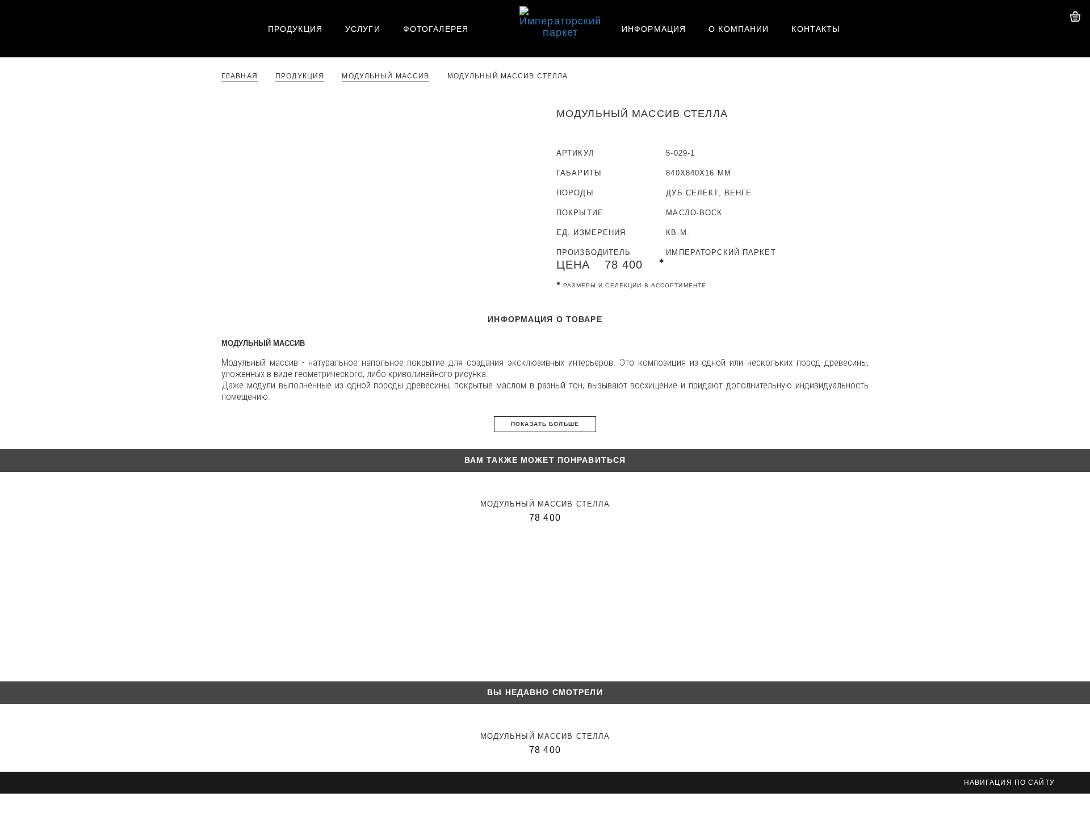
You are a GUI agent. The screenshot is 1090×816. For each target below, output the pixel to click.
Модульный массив (385, 76)
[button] (8, 14)
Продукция (299, 76)
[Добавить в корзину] (842, 265)
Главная (239, 76)
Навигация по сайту (1010, 782)
